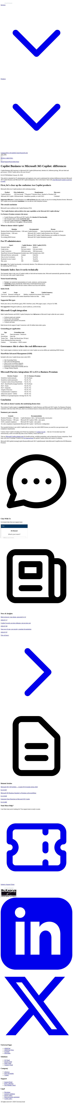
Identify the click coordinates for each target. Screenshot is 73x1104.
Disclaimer (7, 1092)
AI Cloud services (28, 438)
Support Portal (8, 1082)
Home (2, 161)
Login (26, 153)
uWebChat (7, 1048)
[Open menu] (1, 160)
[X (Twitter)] (36, 1041)
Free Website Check (10, 1085)
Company (3, 153)
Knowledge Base (14, 161)
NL (2, 154)
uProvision (7, 1053)
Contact (18, 153)
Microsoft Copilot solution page (15, 436)
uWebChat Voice (9, 1050)
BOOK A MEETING (7, 158)
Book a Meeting (8, 1083)
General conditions (9, 1094)
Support (22, 153)
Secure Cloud (8, 1061)
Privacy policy (8, 1095)
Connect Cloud (8, 1065)
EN (5, 154)
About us (6, 1072)
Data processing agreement (11, 1097)
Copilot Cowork (40, 432)
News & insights (11, 153)
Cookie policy (8, 1098)
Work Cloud (7, 1063)
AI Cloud (7, 1060)
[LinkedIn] (36, 969)
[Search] (1, 156)
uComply (7, 1051)
